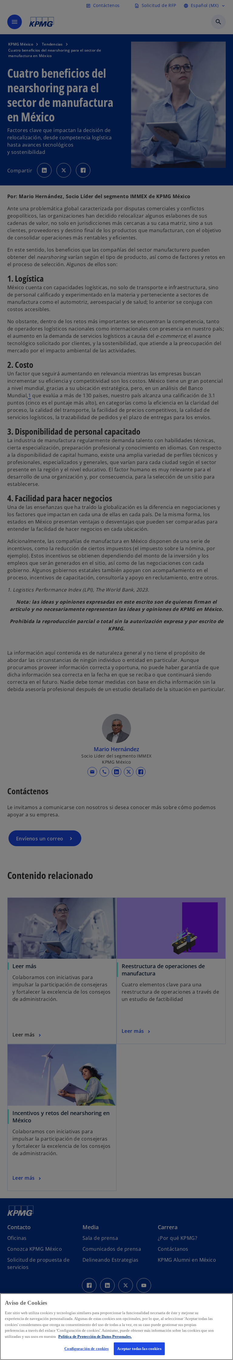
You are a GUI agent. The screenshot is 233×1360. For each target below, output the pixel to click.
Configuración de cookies (86, 1348)
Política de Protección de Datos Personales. (95, 1336)
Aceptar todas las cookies (139, 1348)
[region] (116, 1326)
